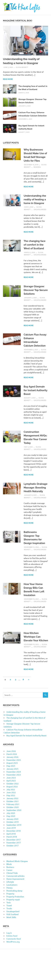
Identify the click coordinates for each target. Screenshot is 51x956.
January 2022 (12, 798)
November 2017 (13, 842)
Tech (8, 902)
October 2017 (12, 845)
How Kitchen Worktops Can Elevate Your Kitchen (36, 637)
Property (10, 893)
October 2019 (12, 822)
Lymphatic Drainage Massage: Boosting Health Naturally (35, 487)
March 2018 (11, 836)
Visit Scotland (12, 914)
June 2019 (11, 828)
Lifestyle (10, 881)
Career (9, 870)
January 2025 (12, 768)
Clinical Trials (12, 873)
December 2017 (13, 839)
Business (37, 167)
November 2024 (13, 771)
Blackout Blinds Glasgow (17, 861)
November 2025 (13, 760)
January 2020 (12, 819)
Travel (9, 905)
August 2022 (12, 786)
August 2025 (12, 763)
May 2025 (10, 766)
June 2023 (11, 777)
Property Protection (15, 896)
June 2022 (11, 792)
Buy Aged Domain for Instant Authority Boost (35, 390)
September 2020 (13, 810)
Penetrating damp (14, 890)
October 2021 (12, 801)
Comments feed (13, 938)
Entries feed (11, 935)
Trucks (9, 908)
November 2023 (13, 774)
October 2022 (12, 783)
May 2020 (10, 816)
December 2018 (13, 830)
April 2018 (11, 833)
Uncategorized (40, 209)
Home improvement (15, 879)
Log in (9, 933)
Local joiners (11, 884)
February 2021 (12, 804)
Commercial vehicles (15, 876)
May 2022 (10, 795)
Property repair (13, 899)
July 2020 (10, 813)
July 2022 (10, 789)
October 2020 (12, 807)
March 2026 (11, 754)
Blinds (9, 864)
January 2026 (12, 757)
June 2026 (11, 751)
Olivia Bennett (22, 67)
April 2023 (11, 780)
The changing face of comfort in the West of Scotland (34, 245)
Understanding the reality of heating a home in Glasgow (35, 199)
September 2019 (13, 825)
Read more (8, 79)
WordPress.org (13, 941)
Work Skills (11, 917)
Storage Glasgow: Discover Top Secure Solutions (36, 290)
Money (9, 887)
